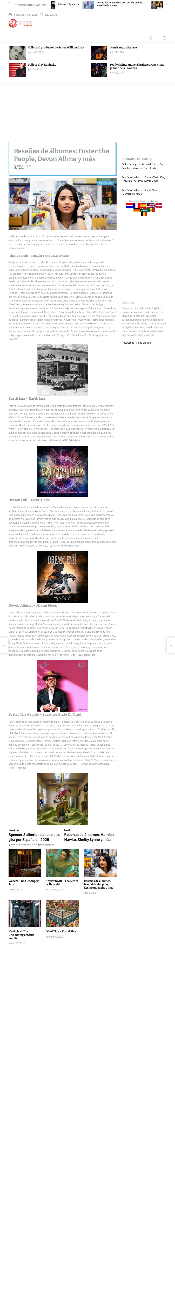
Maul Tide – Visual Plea (61, 931)
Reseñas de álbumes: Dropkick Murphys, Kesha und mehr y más (98, 884)
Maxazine (19, 168)
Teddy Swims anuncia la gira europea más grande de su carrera (137, 66)
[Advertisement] (87, 109)
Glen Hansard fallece (123, 47)
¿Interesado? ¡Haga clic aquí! (137, 342)
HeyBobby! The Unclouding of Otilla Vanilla (21, 935)
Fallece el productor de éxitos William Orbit (56, 47)
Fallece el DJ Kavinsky (42, 64)
